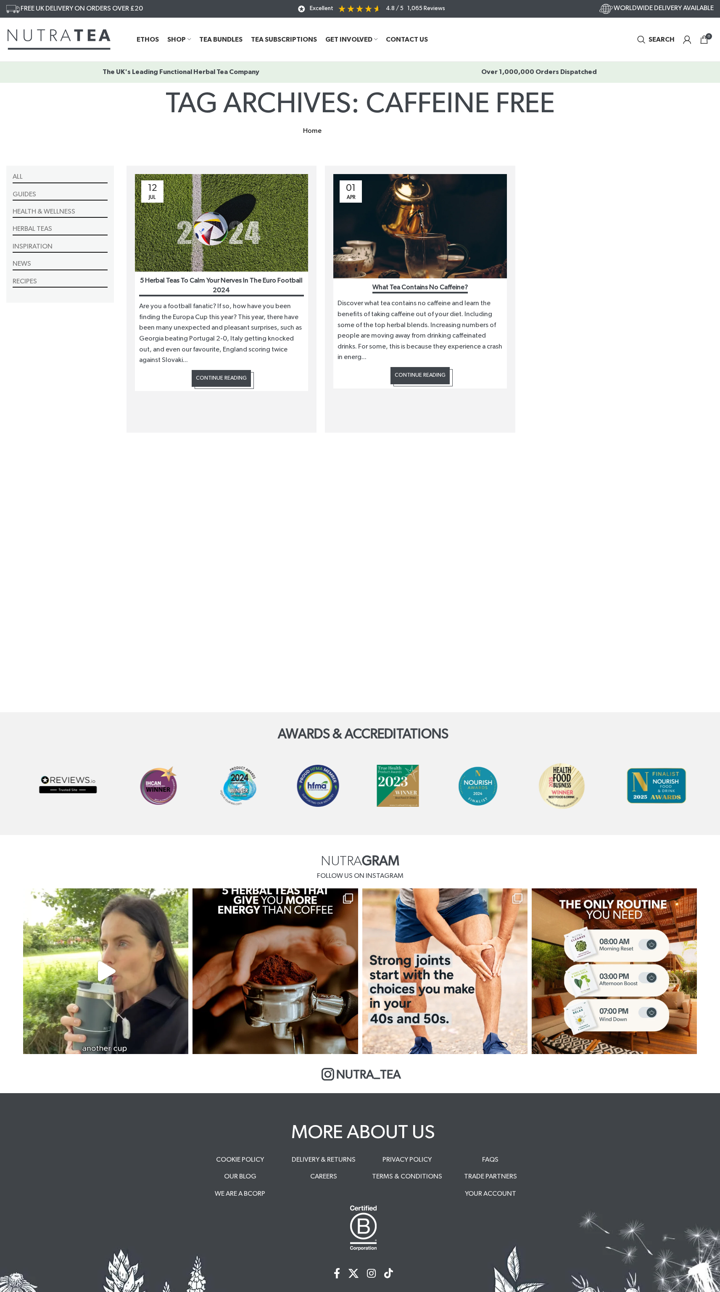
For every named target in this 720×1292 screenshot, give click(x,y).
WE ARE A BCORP (240, 1193)
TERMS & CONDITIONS (407, 1176)
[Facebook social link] (337, 1274)
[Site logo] (58, 39)
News (22, 263)
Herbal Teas (32, 228)
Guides (24, 194)
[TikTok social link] (388, 1274)
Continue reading (221, 378)
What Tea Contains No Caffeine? (420, 287)
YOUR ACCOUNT (490, 1193)
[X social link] (353, 1274)
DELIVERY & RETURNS (324, 1159)
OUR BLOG (240, 1176)
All (18, 176)
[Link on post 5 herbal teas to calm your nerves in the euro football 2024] (222, 223)
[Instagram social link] (371, 1274)
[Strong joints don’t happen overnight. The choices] (444, 971)
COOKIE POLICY (240, 1159)
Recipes (25, 281)
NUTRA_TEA (368, 1075)
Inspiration (33, 246)
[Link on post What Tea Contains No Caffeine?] (420, 226)
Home (312, 130)
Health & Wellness (44, 211)
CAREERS (323, 1176)
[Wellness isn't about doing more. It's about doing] (614, 971)
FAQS (490, 1159)
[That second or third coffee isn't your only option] (275, 971)
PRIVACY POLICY (407, 1159)
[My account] (687, 39)
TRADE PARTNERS (490, 1176)
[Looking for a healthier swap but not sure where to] (105, 971)
